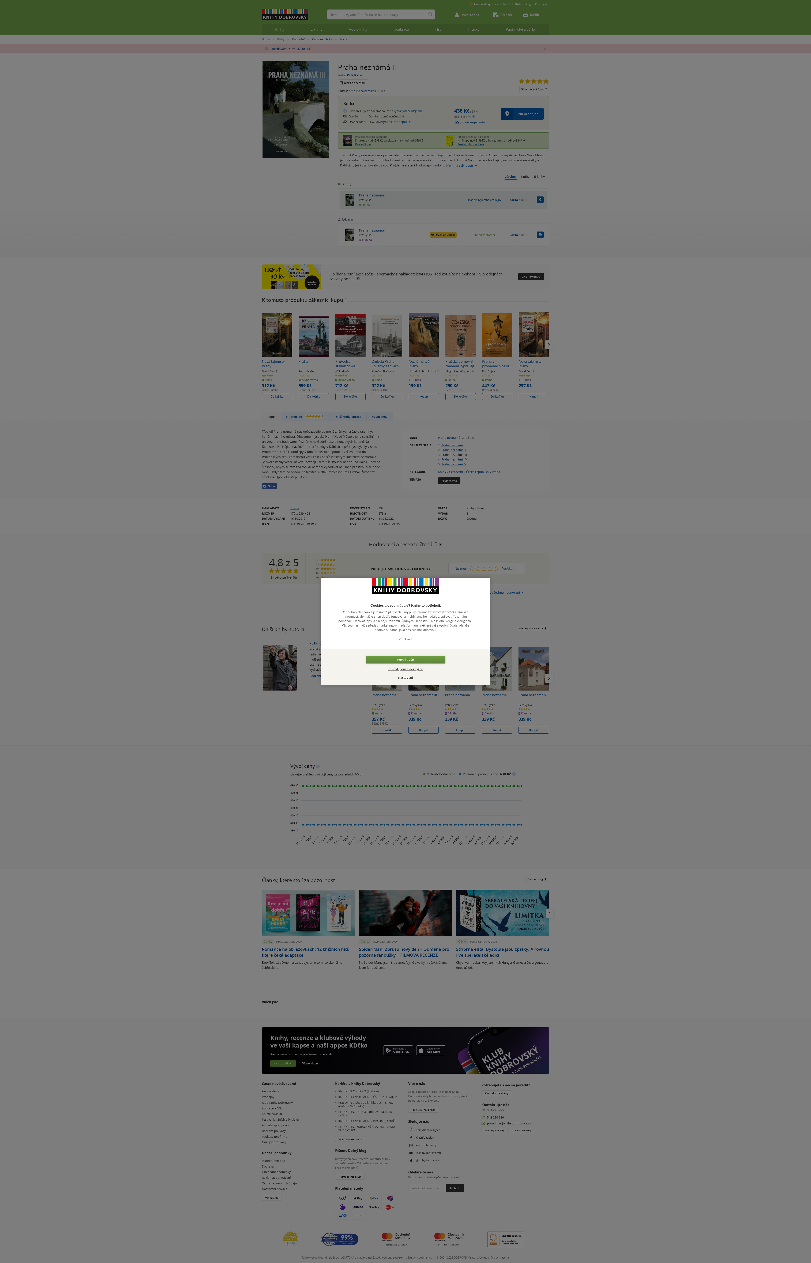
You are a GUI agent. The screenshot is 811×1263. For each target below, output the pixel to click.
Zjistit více (405, 639)
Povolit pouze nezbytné (405, 669)
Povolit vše (405, 660)
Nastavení (405, 677)
